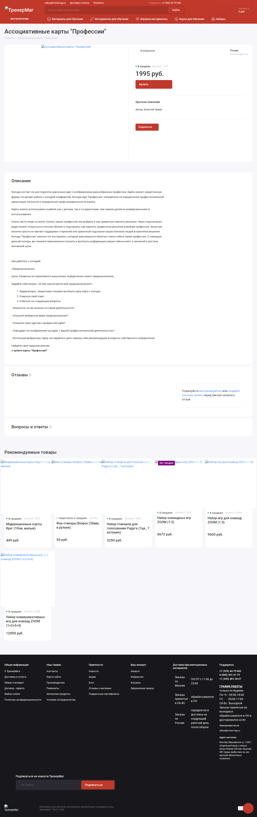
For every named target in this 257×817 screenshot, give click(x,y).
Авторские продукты (58, 694)
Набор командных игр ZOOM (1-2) (174, 520)
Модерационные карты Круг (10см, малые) (24, 526)
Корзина (136, 682)
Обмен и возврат (14, 682)
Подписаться (94, 784)
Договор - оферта (14, 688)
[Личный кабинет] (216, 10)
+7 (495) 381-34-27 (230, 678)
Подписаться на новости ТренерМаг (40, 776)
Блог (91, 682)
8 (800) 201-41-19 (229, 674)
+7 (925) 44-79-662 (165, 3)
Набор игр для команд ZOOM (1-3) (225, 520)
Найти (175, 10)
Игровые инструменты (153, 18)
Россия (234, 50)
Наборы (220, 18)
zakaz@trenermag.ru (55, 3)
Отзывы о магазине (100, 688)
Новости (94, 671)
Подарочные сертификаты (104, 694)
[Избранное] (225, 10)
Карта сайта (54, 677)
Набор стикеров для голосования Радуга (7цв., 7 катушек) (128, 528)
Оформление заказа (142, 688)
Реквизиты (53, 688)
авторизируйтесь (210, 391)
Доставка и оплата (79, 3)
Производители (56, 682)
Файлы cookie (12, 694)
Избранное (137, 677)
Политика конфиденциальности (22, 699)
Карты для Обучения (191, 18)
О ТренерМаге (12, 671)
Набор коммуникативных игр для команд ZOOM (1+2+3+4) (25, 621)
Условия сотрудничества (61, 699)
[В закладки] (45, 463)
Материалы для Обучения (67, 18)
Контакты (99, 3)
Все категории (20, 19)
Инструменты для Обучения (111, 18)
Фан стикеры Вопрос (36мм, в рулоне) (77, 525)
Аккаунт (135, 671)
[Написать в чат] (248, 808)
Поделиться (145, 127)
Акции (92, 677)
